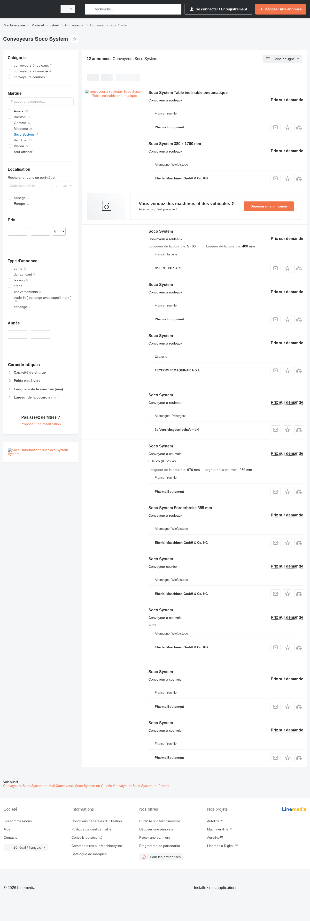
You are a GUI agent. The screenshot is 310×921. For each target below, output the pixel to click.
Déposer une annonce (268, 206)
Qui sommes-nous (18, 821)
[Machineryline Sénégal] (29, 9)
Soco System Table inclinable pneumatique (188, 93)
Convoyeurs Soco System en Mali (29, 786)
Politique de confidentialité (91, 829)
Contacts (10, 837)
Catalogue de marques (89, 854)
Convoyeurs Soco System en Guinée (84, 786)
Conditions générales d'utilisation (96, 821)
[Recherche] (89, 9)
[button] (287, 127)
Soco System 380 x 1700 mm (174, 144)
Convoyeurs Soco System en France (141, 786)
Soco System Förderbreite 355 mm (180, 508)
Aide (7, 829)
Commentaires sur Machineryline (96, 846)
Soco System (160, 231)
